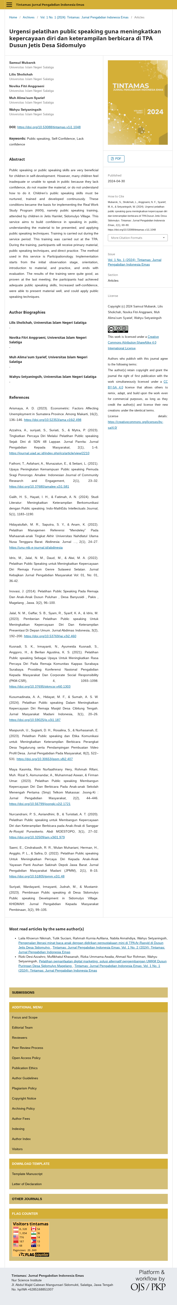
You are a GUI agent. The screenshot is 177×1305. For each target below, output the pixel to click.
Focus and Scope (25, 1017)
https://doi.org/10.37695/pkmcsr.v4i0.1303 (40, 686)
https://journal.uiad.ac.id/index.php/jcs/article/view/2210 (49, 453)
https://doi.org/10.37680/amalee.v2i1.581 (39, 486)
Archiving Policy (23, 1108)
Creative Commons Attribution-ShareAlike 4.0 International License (133, 342)
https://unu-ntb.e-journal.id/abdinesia (36, 547)
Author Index (21, 1139)
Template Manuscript (27, 1174)
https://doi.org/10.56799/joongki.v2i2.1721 (40, 804)
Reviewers (19, 1037)
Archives (29, 17)
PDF (117, 158)
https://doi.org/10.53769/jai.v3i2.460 (50, 636)
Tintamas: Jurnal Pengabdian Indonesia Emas (50, 5)
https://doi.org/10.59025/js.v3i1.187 (35, 720)
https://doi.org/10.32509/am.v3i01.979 (37, 837)
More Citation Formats (126, 238)
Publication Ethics (25, 1068)
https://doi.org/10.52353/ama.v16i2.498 (52, 420)
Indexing (18, 1129)
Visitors (17, 1149)
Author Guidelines (25, 1078)
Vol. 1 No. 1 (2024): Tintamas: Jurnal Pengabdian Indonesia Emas (84, 17)
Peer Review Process (27, 1048)
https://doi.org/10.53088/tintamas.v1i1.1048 (49, 127)
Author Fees (21, 1118)
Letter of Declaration (27, 1184)
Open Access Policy (26, 1058)
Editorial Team (22, 1027)
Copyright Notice (24, 1098)
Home (13, 17)
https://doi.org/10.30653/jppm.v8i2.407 (45, 759)
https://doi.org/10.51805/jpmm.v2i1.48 (37, 876)
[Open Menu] (9, 4)
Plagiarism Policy (24, 1088)
